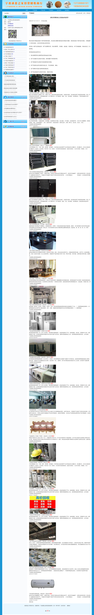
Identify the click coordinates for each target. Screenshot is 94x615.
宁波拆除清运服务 (9, 69)
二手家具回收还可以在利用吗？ (11, 104)
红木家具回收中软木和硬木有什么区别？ (13, 112)
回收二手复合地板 (9, 63)
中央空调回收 (8, 54)
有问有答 (59, 10)
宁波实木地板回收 (9, 60)
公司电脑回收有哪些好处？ (10, 108)
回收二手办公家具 (9, 49)
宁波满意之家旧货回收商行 (35, 98)
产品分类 (43, 10)
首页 (27, 10)
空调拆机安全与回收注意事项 (10, 92)
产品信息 (35, 10)
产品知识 (51, 10)
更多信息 (31, 602)
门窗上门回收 (8, 56)
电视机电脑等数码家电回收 (10, 84)
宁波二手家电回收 (9, 58)
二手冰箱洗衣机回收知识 (9, 80)
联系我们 (67, 10)
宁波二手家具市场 (9, 67)
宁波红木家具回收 (9, 65)
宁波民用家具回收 (9, 51)
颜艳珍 (68, 605)
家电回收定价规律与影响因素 (10, 88)
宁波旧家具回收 (8, 47)
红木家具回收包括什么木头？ (10, 116)
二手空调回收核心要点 (9, 76)
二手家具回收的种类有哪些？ (10, 100)
